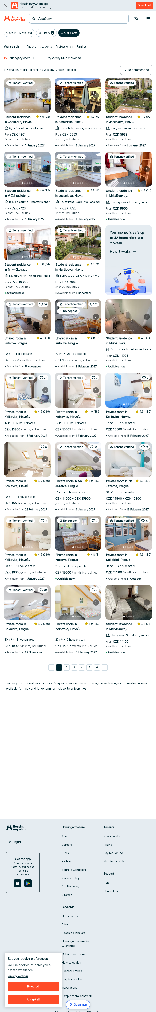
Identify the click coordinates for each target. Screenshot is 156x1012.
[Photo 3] (27, 109)
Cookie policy (70, 886)
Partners (67, 861)
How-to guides (71, 962)
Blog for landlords (73, 979)
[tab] (11, 46)
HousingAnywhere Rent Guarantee (77, 943)
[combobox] (81, 18)
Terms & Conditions (74, 869)
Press (65, 853)
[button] (19, 33)
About (66, 836)
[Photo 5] (32, 109)
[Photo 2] (25, 109)
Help (107, 882)
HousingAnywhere (19, 58)
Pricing (108, 844)
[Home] (14, 19)
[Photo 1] (22, 109)
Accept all (33, 999)
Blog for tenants (114, 861)
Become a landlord (74, 932)
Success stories (72, 970)
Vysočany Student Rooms (64, 58)
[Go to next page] (105, 667)
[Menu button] (148, 18)
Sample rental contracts (77, 996)
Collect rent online (73, 954)
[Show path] (39, 58)
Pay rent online (113, 853)
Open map (80, 1004)
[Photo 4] (29, 109)
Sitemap (67, 894)
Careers (67, 844)
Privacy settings (18, 976)
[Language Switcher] (136, 18)
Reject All (33, 986)
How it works (112, 836)
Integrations (69, 987)
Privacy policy (71, 878)
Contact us (111, 891)
